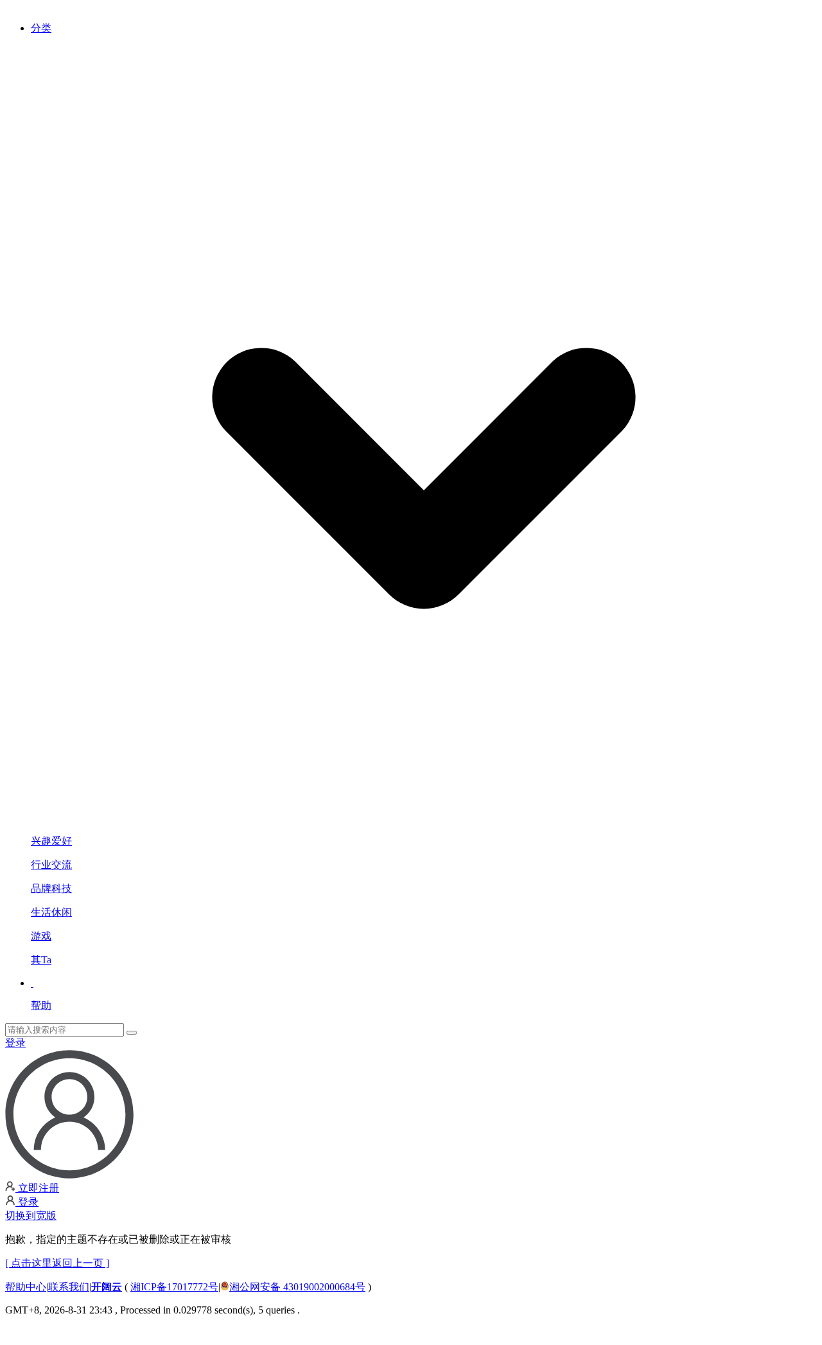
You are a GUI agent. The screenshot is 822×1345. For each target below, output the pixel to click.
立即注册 (37, 1187)
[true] (132, 1033)
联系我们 (68, 1286)
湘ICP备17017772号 (174, 1286)
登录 (15, 1042)
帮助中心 (25, 1286)
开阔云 (106, 1286)
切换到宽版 (31, 1215)
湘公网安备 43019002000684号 (297, 1286)
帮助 (41, 1005)
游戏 (41, 936)
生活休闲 (51, 912)
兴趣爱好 (51, 840)
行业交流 (51, 864)
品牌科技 (51, 888)
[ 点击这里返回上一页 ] (57, 1263)
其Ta (41, 959)
